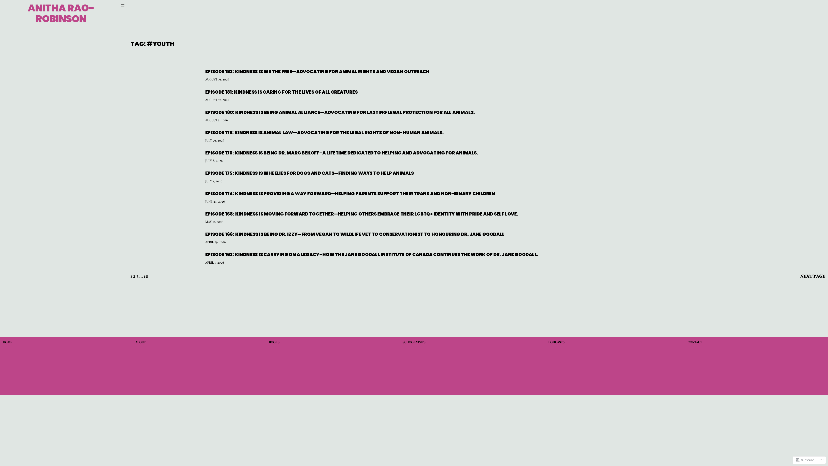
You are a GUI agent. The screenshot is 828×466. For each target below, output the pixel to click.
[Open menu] (122, 5)
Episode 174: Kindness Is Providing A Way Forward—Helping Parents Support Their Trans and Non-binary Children (350, 193)
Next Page (812, 276)
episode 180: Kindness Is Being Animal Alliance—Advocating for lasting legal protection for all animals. (340, 112)
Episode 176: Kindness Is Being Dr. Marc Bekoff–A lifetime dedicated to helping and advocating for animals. (341, 152)
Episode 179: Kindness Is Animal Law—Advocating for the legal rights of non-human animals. (324, 132)
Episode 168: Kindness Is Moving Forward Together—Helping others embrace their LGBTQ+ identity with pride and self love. (362, 213)
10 (146, 276)
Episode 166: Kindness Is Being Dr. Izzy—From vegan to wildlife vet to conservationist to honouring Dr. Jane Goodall (355, 234)
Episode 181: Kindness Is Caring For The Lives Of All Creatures (281, 92)
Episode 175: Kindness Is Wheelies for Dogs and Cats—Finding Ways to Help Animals (309, 173)
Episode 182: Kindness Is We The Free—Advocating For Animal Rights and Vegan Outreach (317, 71)
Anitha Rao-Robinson (61, 13)
